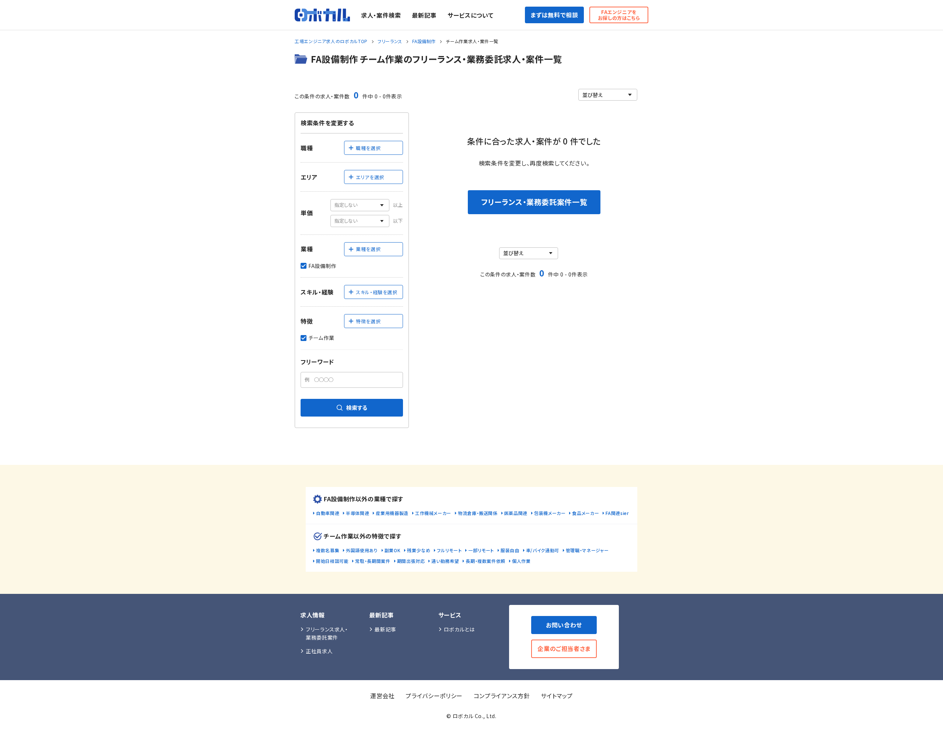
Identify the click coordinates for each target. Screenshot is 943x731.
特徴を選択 (368, 321)
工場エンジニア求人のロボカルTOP (331, 41)
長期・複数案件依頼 (485, 561)
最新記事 (424, 15)
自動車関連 (327, 513)
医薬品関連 (515, 513)
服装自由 (510, 550)
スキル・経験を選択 (376, 292)
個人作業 (521, 561)
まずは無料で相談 (554, 14)
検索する (356, 407)
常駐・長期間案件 (372, 561)
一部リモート (481, 550)
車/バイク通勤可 (542, 550)
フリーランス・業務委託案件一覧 (534, 201)
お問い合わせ (564, 624)
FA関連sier (617, 513)
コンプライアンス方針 (502, 695)
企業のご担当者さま (563, 648)
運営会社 (382, 695)
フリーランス (390, 41)
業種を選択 (368, 249)
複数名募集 (327, 550)
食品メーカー (585, 513)
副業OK (393, 550)
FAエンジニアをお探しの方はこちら (619, 14)
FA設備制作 (424, 41)
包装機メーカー (549, 513)
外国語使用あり (362, 550)
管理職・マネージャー (587, 550)
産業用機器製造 (392, 513)
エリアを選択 (370, 177)
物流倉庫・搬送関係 (478, 513)
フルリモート (449, 550)
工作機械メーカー (433, 513)
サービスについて (470, 15)
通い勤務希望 (445, 561)
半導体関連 (357, 513)
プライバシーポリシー (434, 695)
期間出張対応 (411, 561)
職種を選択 (368, 148)
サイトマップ (557, 695)
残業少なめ (418, 550)
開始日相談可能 (332, 561)
